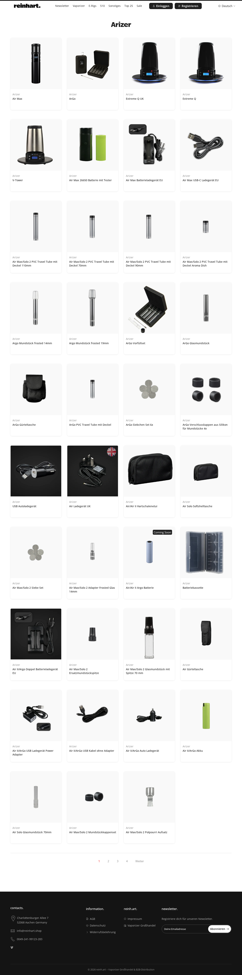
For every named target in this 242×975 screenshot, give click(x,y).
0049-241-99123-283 (29, 939)
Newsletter (62, 6)
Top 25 (128, 6)
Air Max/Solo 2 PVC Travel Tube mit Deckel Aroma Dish (205, 263)
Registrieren (190, 6)
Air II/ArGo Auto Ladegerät (142, 750)
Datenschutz (98, 925)
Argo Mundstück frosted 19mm (89, 343)
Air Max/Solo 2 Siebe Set (27, 587)
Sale (139, 6)
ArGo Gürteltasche (24, 424)
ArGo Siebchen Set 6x (139, 424)
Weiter (139, 861)
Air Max (17, 98)
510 (102, 6)
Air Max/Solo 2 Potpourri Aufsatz (146, 832)
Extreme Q (189, 98)
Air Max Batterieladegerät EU (144, 180)
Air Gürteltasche (193, 669)
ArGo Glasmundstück (196, 343)
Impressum (135, 919)
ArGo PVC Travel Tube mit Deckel (90, 424)
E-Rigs (92, 6)
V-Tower (17, 180)
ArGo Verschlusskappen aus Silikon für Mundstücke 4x (205, 426)
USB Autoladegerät (24, 506)
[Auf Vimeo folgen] (11, 947)
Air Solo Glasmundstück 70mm (31, 832)
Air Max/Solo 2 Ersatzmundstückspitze (84, 671)
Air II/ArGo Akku (193, 750)
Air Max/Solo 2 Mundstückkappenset (92, 832)
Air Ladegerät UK (80, 506)
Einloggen (162, 6)
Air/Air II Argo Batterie (140, 587)
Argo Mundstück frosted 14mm (32, 343)
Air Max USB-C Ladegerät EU (201, 180)
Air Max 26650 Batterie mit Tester (90, 180)
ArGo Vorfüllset (135, 343)
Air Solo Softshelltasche (197, 506)
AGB (92, 919)
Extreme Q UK (135, 98)
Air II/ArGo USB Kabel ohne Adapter (91, 750)
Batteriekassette (193, 587)
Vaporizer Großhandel (142, 925)
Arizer (16, 94)
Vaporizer (79, 6)
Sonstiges (115, 6)
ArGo (72, 98)
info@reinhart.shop (29, 931)
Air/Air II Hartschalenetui (141, 506)
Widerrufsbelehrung (103, 932)
